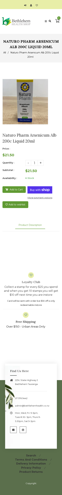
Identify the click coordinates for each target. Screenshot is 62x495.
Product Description (30, 225)
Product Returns (31, 471)
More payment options (40, 197)
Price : (6, 148)
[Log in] (26, 5)
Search (31, 455)
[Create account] (32, 5)
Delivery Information (31, 463)
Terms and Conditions (31, 459)
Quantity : (8, 162)
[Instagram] (23, 429)
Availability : (9, 178)
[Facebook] (13, 429)
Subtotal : (8, 170)
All (4, 52)
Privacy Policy (31, 467)
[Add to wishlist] (37, 5)
